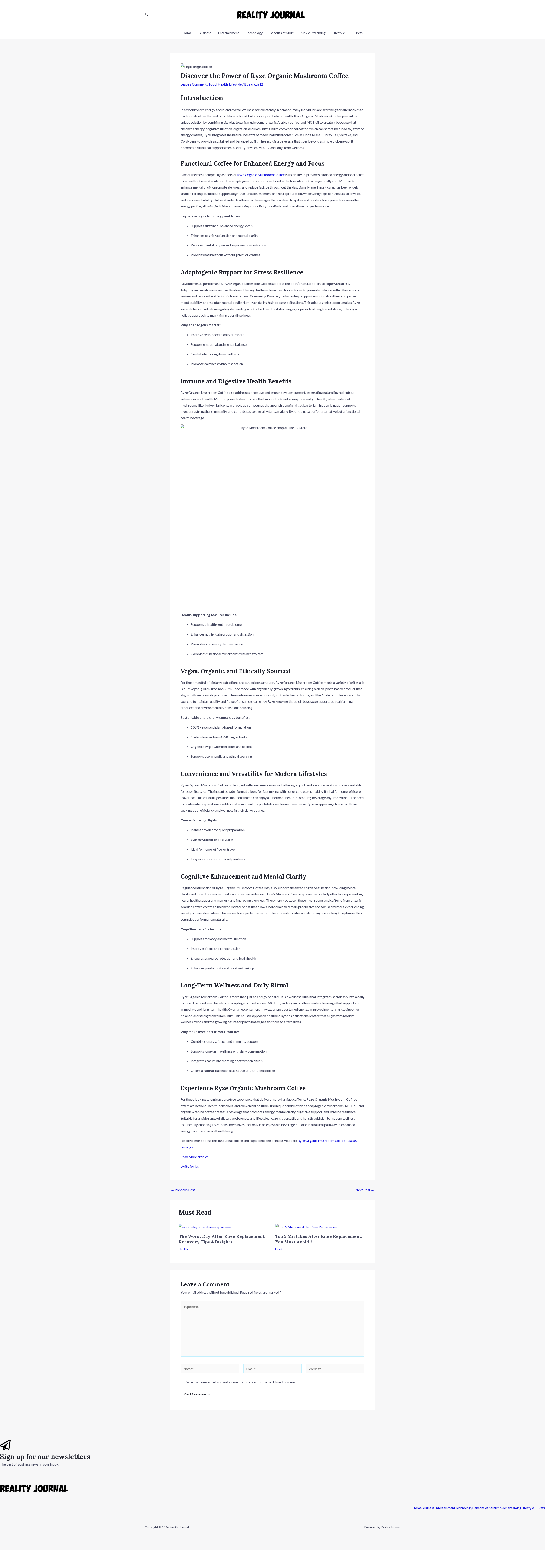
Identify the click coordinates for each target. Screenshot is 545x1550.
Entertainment (228, 33)
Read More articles (194, 1157)
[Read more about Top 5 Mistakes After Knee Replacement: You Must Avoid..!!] (306, 1226)
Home (187, 33)
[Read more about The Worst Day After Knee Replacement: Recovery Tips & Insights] (206, 1226)
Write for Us (190, 1166)
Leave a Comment (194, 84)
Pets (359, 33)
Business (204, 33)
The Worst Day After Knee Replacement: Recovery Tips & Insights (222, 1239)
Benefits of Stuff (282, 33)
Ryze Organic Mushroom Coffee (261, 175)
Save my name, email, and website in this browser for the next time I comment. (242, 1382)
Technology (254, 33)
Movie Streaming (313, 33)
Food (213, 84)
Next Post (364, 1189)
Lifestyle (338, 33)
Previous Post (183, 1189)
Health (223, 84)
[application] (347, 33)
